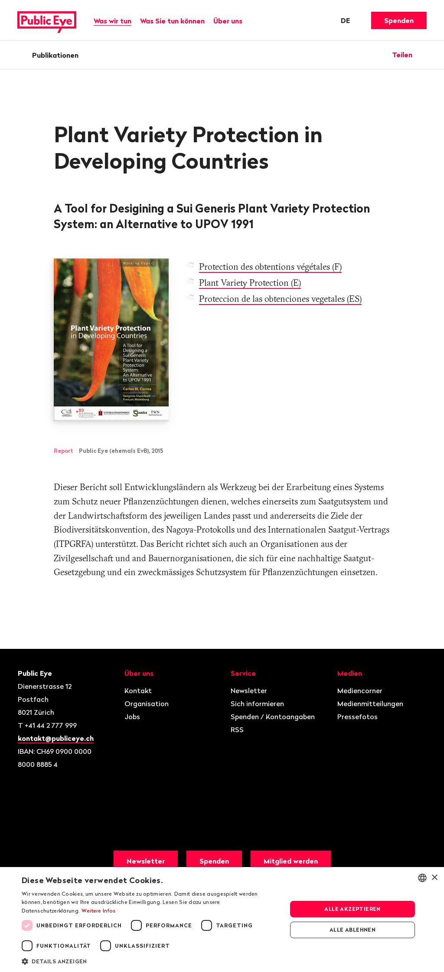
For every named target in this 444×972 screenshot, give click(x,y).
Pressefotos (357, 716)
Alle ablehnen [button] (352, 929)
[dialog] (222, 919)
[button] (150, 960)
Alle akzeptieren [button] (352, 909)
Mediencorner (359, 690)
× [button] (434, 877)
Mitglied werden (291, 861)
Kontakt (138, 690)
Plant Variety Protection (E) (250, 282)
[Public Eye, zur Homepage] (46, 20)
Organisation (146, 703)
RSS (237, 729)
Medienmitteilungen (370, 703)
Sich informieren (257, 703)
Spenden (399, 20)
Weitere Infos (99, 910)
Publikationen (55, 55)
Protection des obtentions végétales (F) (270, 266)
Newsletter (249, 690)
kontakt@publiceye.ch (56, 738)
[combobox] (422, 878)
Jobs (132, 716)
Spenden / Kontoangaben (273, 716)
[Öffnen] (423, 54)
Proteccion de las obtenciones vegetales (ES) (280, 298)
